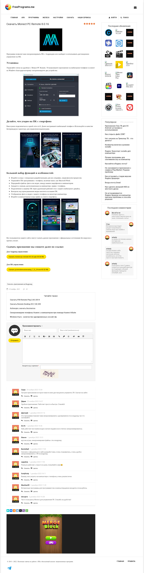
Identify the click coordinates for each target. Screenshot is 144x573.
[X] (20, 510)
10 (26, 289)
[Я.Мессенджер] (8, 510)
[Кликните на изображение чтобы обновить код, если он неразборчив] (49, 378)
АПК (23, 17)
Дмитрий (24, 413)
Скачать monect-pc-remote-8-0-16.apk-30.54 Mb (26, 257)
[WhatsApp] (26, 510)
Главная (14, 17)
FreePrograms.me (23, 7)
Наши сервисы (84, 17)
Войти (114, 17)
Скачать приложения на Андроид (19, 284)
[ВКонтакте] (11, 510)
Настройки (58, 17)
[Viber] (23, 510)
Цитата (35, 396)
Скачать (70, 17)
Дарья (23, 401)
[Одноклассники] (14, 510)
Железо (46, 17)
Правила (131, 561)
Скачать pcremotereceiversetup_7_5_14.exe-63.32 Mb (28, 269)
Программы (33, 17)
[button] (25, 336)
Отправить (14, 340)
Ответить (27, 396)
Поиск (126, 17)
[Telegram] (17, 510)
